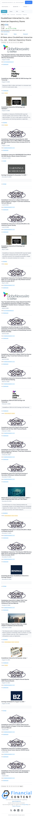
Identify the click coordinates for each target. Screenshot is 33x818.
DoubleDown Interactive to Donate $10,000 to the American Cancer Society (15, 224)
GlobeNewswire (5, 64)
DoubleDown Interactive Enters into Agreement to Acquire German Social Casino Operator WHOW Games (15, 772)
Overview (4, 14)
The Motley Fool (5, 90)
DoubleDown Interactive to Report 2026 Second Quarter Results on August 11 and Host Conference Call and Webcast (15, 201)
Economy (16, 515)
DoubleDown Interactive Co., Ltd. (9, 147)
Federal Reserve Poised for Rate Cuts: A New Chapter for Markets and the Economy (14, 624)
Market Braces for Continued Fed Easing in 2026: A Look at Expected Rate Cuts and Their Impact (15, 498)
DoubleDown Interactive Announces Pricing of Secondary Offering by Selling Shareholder (14, 474)
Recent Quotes (5, 6)
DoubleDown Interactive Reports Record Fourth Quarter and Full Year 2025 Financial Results (14, 428)
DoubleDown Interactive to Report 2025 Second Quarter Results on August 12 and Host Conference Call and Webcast (15, 726)
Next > (21, 42)
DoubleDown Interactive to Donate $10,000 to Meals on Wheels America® (16, 530)
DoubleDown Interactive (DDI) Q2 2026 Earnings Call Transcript (16, 79)
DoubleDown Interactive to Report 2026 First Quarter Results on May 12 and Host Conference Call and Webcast (16, 356)
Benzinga (4, 586)
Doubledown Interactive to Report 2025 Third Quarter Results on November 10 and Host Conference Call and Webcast (14, 602)
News (8, 14)
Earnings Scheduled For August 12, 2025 (13, 701)
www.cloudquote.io (16, 801)
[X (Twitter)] (11, 810)
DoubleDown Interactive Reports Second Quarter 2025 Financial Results (15, 680)
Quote (5, 34)
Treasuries (25, 14)
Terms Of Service (16, 806)
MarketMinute (5, 513)
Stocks (11, 11)
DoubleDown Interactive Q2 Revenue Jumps (14, 658)
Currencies (12, 14)
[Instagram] (21, 810)
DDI (6, 24)
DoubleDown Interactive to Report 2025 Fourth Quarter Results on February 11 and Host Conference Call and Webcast (16, 451)
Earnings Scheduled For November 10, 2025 (14, 175)
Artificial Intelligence (8, 413)
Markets (4, 11)
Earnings (6, 93)
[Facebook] (14, 810)
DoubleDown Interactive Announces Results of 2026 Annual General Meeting (16, 378)
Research (25, 34)
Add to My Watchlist (5, 31)
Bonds (13, 515)
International (18, 14)
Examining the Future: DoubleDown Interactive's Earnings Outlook (15, 576)
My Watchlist (15, 6)
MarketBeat (5, 122)
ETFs (17, 11)
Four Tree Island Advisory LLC (9, 310)
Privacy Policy (25, 804)
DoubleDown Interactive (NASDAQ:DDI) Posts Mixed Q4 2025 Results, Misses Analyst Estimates (16, 155)
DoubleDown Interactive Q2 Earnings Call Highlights (13, 107)
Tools (23, 11)
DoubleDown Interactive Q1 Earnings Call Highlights (13, 246)
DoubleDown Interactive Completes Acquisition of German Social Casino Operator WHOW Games (15, 749)
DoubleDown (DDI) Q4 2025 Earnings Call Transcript (13, 401)
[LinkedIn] (18, 810)
